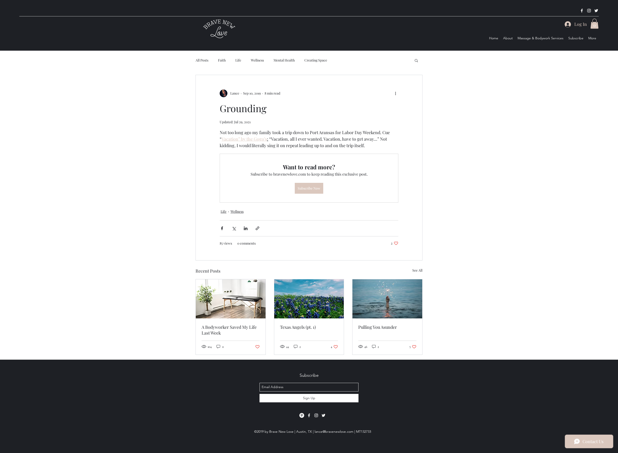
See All (417, 270)
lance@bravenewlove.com (334, 431)
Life (238, 60)
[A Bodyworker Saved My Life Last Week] (231, 298)
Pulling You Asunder (377, 327)
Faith (222, 60)
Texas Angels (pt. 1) (298, 327)
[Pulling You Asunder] (387, 298)
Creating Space (315, 60)
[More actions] (395, 93)
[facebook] (581, 10)
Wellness (257, 60)
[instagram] (589, 10)
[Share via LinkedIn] (245, 228)
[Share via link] (257, 228)
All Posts (202, 60)
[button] (594, 24)
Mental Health (284, 60)
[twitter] (596, 10)
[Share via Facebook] (222, 228)
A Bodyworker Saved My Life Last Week (229, 330)
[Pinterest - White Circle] (301, 415)
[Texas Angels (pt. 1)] (309, 298)
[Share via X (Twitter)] (234, 228)
